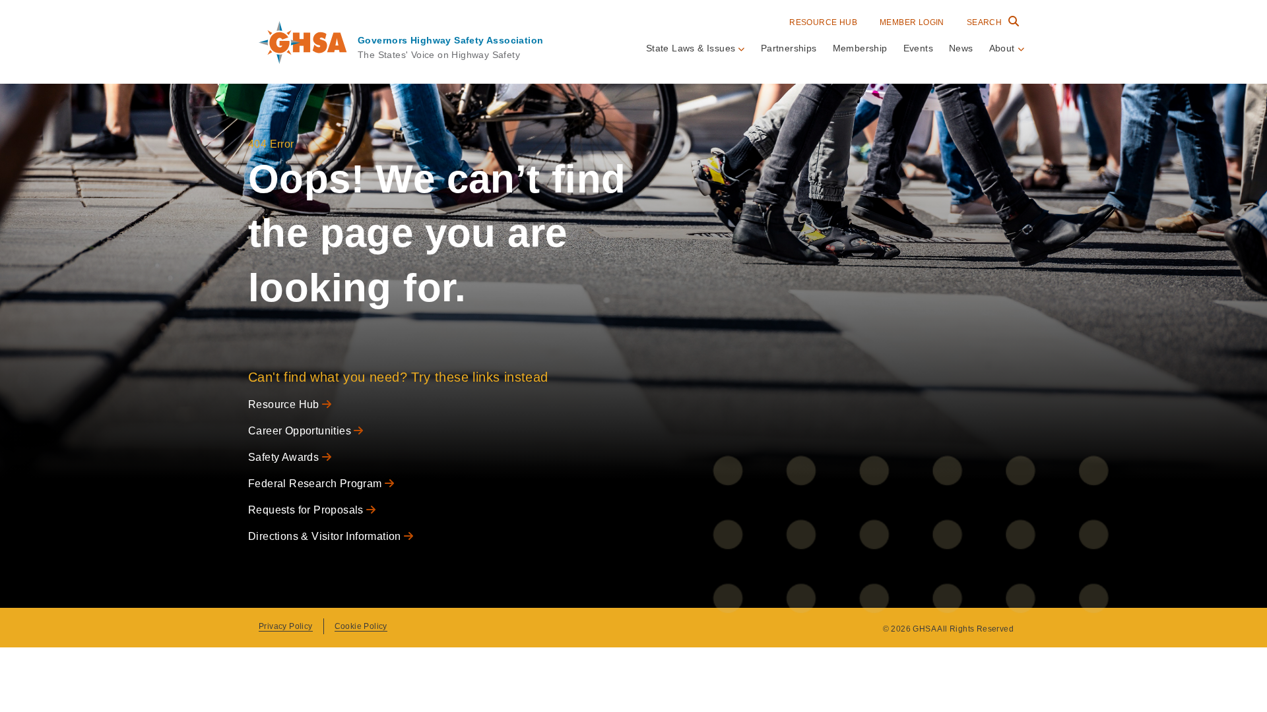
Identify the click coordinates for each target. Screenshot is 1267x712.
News (961, 48)
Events (918, 48)
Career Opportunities (301, 430)
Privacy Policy (286, 626)
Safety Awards (285, 457)
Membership (860, 48)
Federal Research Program (316, 483)
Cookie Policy (361, 626)
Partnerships (789, 48)
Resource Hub (823, 22)
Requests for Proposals (307, 510)
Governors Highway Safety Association (450, 40)
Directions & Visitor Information (326, 536)
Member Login (912, 22)
